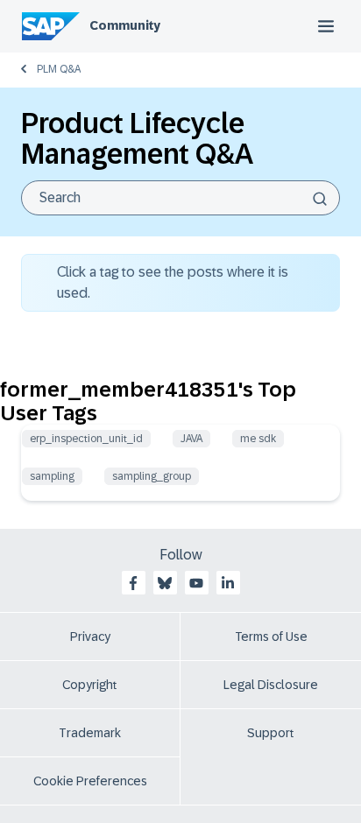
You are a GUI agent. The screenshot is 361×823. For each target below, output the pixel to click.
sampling (52, 476)
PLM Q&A (59, 69)
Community (124, 25)
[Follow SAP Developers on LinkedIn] (228, 583)
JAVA (191, 439)
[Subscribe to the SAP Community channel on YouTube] (196, 583)
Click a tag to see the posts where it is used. (172, 282)
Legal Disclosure (270, 685)
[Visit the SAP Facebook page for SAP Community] (133, 583)
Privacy (90, 637)
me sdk (258, 439)
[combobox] (180, 197)
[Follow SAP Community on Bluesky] (165, 583)
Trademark (90, 733)
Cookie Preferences (90, 781)
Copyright (89, 685)
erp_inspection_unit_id (86, 439)
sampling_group (151, 476)
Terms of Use (271, 637)
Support (270, 733)
